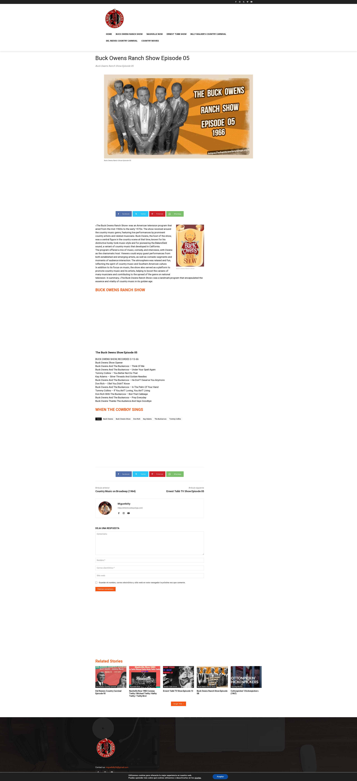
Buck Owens (108, 419)
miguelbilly (124, 503)
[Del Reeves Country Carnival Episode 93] (110, 677)
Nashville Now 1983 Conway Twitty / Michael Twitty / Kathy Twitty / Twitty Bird (143, 693)
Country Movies (237, 687)
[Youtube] (251, 2)
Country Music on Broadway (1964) (115, 491)
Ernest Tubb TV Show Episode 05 (185, 491)
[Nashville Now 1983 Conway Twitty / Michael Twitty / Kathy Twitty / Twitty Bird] (144, 677)
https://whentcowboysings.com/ (130, 508)
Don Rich (136, 419)
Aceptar (220, 776)
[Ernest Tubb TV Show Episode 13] (178, 677)
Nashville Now (135, 687)
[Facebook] (235, 2)
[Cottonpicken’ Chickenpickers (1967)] (246, 677)
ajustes (198, 778)
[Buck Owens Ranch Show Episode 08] (212, 677)
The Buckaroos (161, 419)
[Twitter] (243, 2)
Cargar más (177, 704)
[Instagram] (239, 2)
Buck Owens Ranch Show (207, 687)
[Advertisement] (178, 184)
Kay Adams (147, 419)
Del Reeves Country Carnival (106, 687)
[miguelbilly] (106, 508)
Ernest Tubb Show (170, 687)
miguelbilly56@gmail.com (117, 767)
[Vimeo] (247, 2)
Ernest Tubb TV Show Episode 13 (178, 691)
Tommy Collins (175, 419)
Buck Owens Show (123, 419)
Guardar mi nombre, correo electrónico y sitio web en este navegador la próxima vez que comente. (142, 582)
